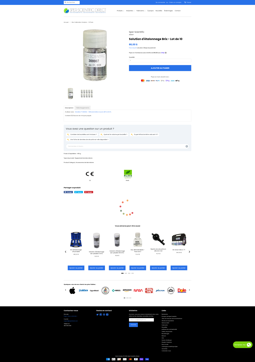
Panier (189, 2)
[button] (82, 134)
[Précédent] (66, 252)
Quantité (132, 57)
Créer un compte (175, 2)
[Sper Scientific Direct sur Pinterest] (104, 315)
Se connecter (160, 2)
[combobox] (72, 2)
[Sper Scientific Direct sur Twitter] (97, 315)
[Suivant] (189, 252)
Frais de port (132, 48)
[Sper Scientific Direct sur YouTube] (107, 315)
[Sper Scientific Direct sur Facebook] (101, 315)
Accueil (66, 22)
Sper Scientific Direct (133, 356)
